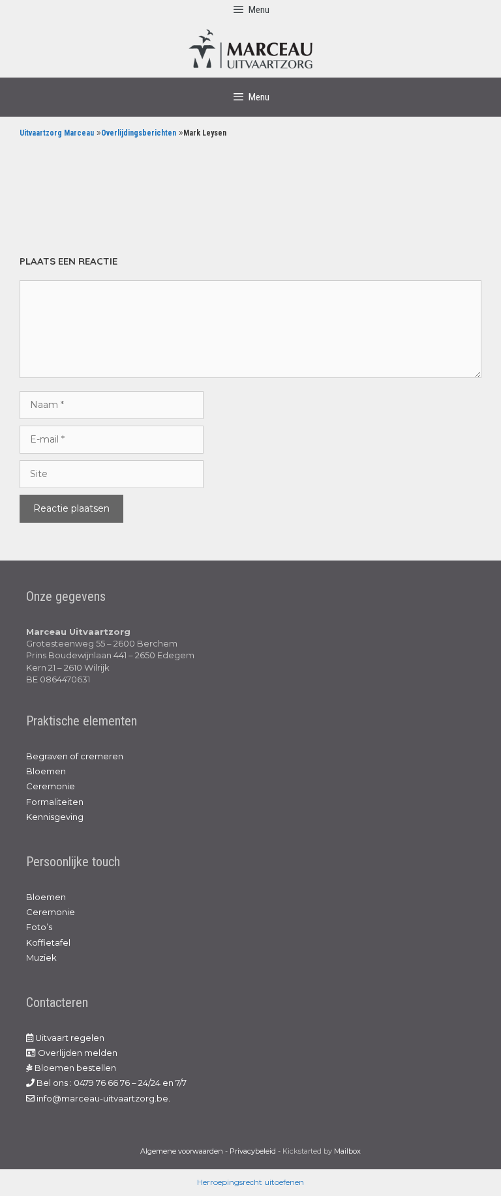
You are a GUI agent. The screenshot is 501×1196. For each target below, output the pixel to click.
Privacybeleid (253, 1151)
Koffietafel (48, 942)
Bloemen (46, 771)
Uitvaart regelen (68, 1037)
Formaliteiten (55, 801)
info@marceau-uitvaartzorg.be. (102, 1098)
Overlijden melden (76, 1052)
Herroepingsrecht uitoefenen (250, 1182)
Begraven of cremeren (74, 756)
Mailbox (347, 1151)
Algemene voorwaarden (181, 1151)
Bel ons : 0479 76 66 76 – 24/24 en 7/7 (111, 1082)
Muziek (41, 957)
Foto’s (39, 927)
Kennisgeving (55, 816)
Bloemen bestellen (74, 1067)
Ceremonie (50, 786)
